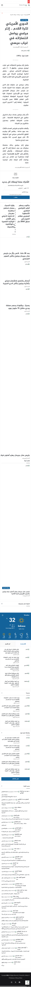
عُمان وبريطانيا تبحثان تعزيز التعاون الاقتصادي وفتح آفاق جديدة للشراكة (12, 675)
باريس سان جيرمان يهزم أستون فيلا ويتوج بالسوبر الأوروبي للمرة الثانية (16, 592)
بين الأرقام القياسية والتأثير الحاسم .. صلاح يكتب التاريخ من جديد (15, 899)
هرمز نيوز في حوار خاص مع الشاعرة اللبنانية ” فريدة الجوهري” (13, 944)
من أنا (3, 965)
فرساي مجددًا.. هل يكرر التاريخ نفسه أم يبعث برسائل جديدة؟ (15, 819)
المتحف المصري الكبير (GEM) (8, 881)
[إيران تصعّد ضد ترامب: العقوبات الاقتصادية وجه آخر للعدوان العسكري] (24, 660)
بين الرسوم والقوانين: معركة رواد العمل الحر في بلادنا (14, 860)
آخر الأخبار (7, 644)
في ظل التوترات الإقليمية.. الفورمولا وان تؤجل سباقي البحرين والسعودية (14, 845)
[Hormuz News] (23, 5)
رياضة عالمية (24, 20)
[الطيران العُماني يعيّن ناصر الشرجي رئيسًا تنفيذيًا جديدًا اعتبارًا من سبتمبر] (24, 668)
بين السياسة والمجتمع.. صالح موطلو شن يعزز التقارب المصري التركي (15, 853)
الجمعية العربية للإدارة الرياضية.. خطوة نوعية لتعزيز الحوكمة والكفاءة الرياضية (15, 867)
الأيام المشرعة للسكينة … (7, 838)
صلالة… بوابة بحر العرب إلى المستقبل (14, 824)
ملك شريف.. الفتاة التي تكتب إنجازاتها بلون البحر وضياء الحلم (15, 875)
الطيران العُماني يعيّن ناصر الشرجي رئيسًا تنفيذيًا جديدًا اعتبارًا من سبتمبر (12, 667)
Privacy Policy (19, 978)
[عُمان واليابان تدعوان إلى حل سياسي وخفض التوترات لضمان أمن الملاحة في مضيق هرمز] (24, 652)
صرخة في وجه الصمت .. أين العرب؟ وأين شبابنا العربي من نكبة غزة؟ (15, 907)
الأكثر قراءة (23, 644)
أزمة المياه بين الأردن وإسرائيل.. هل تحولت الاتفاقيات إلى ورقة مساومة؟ (15, 804)
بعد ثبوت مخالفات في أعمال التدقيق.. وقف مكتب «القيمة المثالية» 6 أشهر (11, 683)
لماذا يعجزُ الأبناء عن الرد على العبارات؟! (10, 832)
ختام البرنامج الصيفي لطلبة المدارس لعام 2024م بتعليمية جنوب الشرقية (15, 936)
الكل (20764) (15, 779)
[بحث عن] (29, 6)
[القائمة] (2, 6)
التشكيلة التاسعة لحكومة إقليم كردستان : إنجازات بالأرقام (15, 921)
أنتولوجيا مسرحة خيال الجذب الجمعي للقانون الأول (13, 959)
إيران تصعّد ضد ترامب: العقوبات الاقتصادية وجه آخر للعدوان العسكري (11, 659)
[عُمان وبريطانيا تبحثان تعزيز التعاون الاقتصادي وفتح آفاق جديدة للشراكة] (24, 676)
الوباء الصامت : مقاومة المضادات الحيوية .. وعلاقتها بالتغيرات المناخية (15, 952)
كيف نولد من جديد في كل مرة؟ (9, 914)
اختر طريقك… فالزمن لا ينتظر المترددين (10, 894)
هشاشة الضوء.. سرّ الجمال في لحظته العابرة (12, 887)
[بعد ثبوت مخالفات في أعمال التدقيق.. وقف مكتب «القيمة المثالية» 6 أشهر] (24, 684)
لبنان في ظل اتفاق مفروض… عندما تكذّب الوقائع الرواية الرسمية (14, 812)
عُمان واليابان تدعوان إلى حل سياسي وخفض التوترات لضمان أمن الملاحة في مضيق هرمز (11, 651)
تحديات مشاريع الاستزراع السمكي (9, 797)
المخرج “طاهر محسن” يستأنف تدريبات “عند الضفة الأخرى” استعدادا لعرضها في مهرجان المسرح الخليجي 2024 (15, 928)
